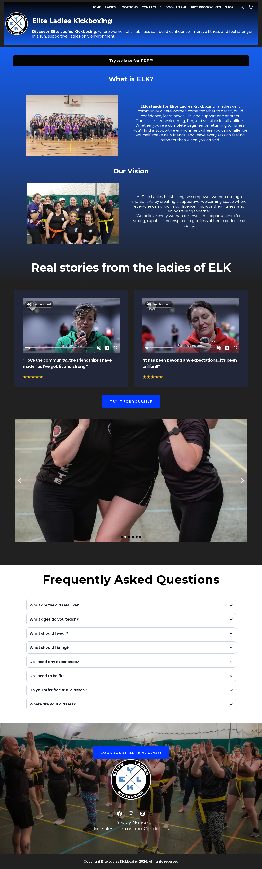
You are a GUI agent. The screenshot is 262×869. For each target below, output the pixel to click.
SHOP (229, 7)
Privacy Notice (131, 822)
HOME (96, 7)
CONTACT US (151, 7)
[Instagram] (131, 814)
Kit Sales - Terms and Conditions (131, 828)
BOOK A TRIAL (176, 7)
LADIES (110, 7)
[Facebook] (119, 814)
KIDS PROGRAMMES (206, 7)
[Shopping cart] (251, 7)
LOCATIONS (129, 7)
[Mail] (142, 814)
